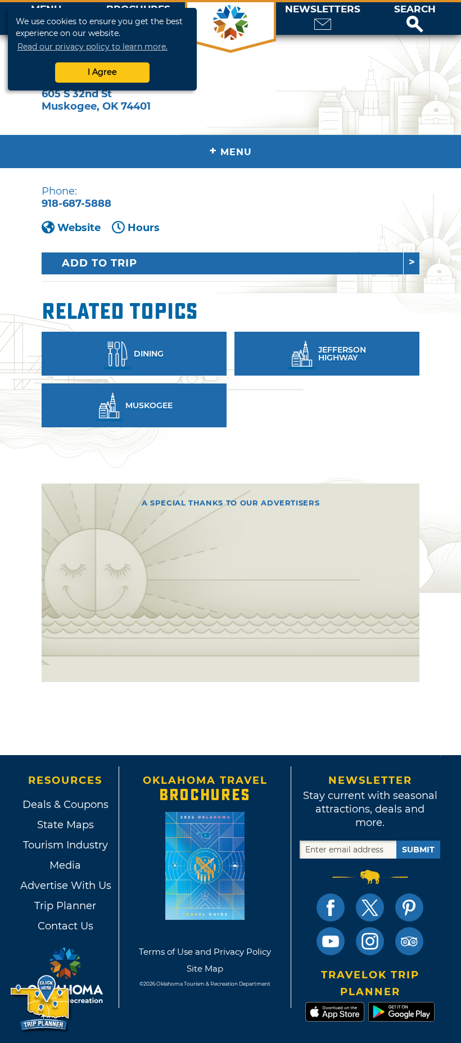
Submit (418, 850)
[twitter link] (370, 907)
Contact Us (65, 926)
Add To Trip (99, 263)
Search (415, 9)
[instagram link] (370, 941)
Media (65, 865)
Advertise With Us (65, 885)
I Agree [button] (102, 72)
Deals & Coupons (65, 804)
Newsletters (322, 9)
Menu (230, 151)
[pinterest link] (409, 907)
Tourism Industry (65, 845)
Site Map (205, 968)
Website (79, 228)
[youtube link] (331, 941)
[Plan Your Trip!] (40, 1003)
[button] (415, 18)
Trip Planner (65, 906)
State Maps (65, 825)
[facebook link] (331, 907)
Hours (144, 228)
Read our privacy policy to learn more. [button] (92, 47)
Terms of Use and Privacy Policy (205, 951)
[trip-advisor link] (409, 941)
